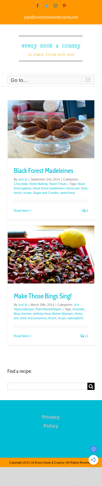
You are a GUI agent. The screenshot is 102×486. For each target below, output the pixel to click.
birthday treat (42, 313)
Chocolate (21, 184)
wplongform (75, 318)
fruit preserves (37, 318)
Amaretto (78, 309)
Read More (21, 210)
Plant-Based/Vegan (48, 309)
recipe (27, 193)
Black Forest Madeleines (43, 171)
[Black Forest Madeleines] (51, 129)
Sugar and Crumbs (46, 193)
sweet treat (67, 193)
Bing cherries (23, 313)
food (84, 188)
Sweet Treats (58, 184)
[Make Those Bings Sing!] (51, 254)
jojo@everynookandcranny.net (51, 17)
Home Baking (38, 184)
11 (86, 336)
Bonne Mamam (62, 313)
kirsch (18, 193)
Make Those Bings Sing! (43, 296)
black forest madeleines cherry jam (56, 188)
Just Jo (22, 179)
